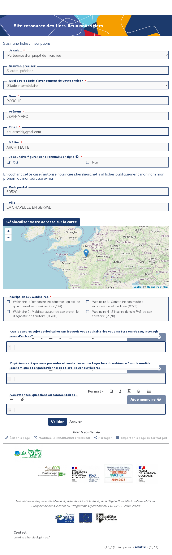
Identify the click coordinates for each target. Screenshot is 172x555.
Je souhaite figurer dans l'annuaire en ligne (41, 157)
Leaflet (138, 286)
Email (13, 127)
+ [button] (8, 231)
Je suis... (15, 50)
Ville (12, 202)
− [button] (8, 237)
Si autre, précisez (22, 66)
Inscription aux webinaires (28, 297)
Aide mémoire (143, 399)
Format (95, 391)
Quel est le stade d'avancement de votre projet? (46, 80)
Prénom (15, 111)
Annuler (75, 421)
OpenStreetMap (157, 286)
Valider (57, 421)
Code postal (18, 187)
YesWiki (140, 547)
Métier (14, 142)
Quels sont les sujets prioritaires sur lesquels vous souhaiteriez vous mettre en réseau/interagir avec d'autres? (84, 334)
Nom (12, 96)
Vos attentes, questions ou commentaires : (43, 395)
